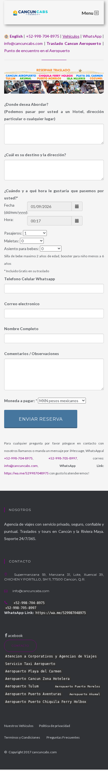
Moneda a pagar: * (20, 400)
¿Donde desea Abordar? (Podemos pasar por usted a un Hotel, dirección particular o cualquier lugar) (54, 111)
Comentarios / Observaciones (31, 353)
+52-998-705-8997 (62, 458)
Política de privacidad (54, 726)
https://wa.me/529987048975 (26, 473)
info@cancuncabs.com (23, 43)
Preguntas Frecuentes (63, 737)
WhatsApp (92, 36)
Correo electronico (22, 303)
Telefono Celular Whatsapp (29, 278)
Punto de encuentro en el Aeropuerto (37, 50)
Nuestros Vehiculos (19, 726)
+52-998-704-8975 (42, 36)
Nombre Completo (21, 328)
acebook (15, 635)
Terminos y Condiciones (22, 737)
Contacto (20, 645)
